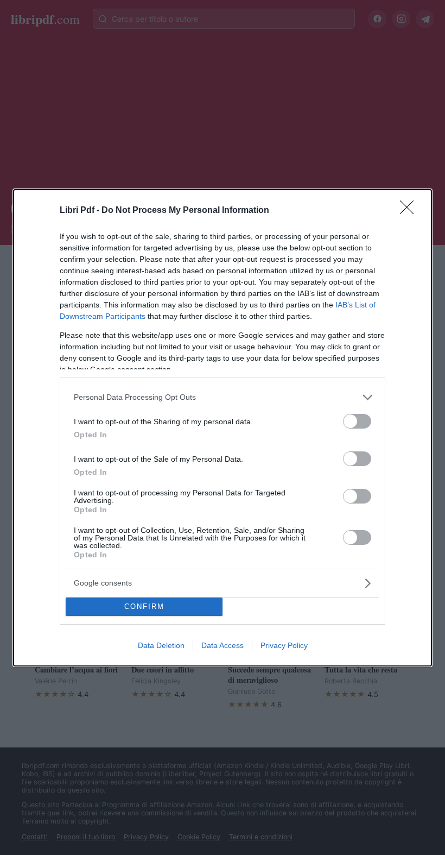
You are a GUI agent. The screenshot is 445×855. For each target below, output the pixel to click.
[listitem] (222, 397)
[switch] (357, 421)
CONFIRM (144, 606)
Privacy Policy (284, 645)
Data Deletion (161, 645)
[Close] (410, 210)
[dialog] (222, 428)
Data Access (222, 645)
